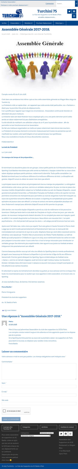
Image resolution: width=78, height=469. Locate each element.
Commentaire (7, 362)
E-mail (4, 392)
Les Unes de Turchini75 (42, 34)
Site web (5, 400)
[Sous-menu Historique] (63, 23)
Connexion (50, 3)
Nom (4, 383)
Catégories (25, 433)
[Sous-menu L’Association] (20, 23)
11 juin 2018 (6, 34)
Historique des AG (26, 34)
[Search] (76, 4)
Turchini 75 (47, 11)
